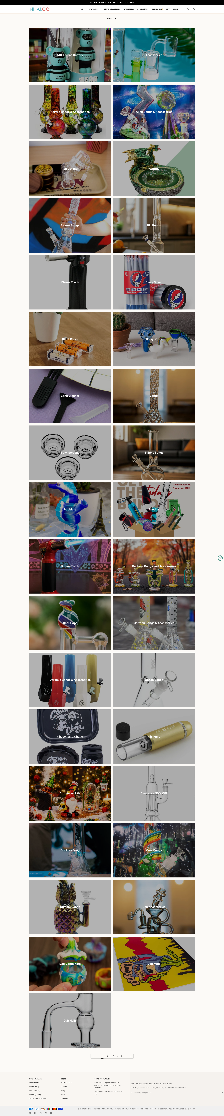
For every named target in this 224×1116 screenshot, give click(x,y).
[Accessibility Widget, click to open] (220, 558)
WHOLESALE (66, 1083)
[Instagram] (41, 1113)
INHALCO (84, 1109)
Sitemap (64, 1098)
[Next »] (130, 1056)
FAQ (63, 1094)
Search (97, 1109)
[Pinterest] (35, 1113)
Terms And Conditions (38, 1098)
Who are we (34, 1083)
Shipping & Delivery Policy (162, 1109)
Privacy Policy (34, 1091)
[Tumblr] (46, 1113)
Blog (63, 1091)
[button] (83, 9)
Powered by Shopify (185, 1109)
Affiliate (64, 1087)
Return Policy (34, 1087)
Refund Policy (124, 1109)
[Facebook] (30, 1113)
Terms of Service (140, 1109)
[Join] (221, 1092)
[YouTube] (51, 1113)
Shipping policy (35, 1094)
